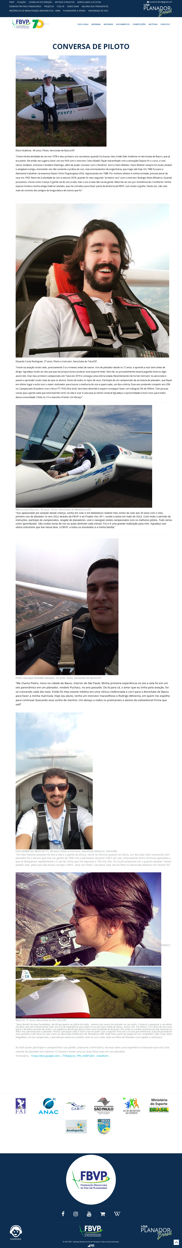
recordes (108, 24)
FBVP (11, 2)
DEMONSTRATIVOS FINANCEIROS (25, 6)
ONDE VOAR (73, 6)
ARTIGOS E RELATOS (65, 2)
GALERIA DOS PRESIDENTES (95, 6)
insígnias (96, 24)
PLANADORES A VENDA (74, 10)
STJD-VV (60, 6)
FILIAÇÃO (21, 2)
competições (139, 24)
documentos (123, 24)
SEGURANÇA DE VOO (98, 10)
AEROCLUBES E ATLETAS (89, 2)
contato (165, 24)
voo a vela (83, 24)
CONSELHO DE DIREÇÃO (40, 2)
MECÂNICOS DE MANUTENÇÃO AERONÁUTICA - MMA (34, 10)
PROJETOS (49, 6)
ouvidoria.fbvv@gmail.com (160, 2)
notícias (153, 24)
